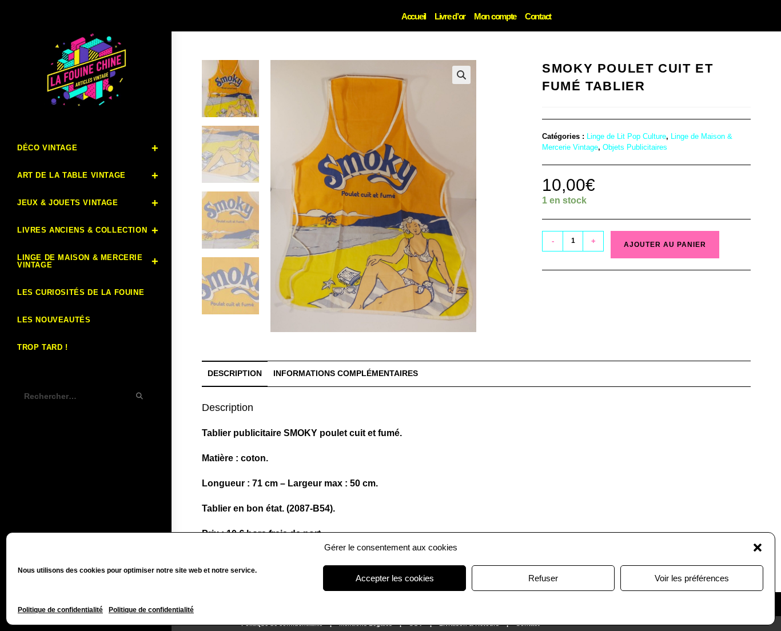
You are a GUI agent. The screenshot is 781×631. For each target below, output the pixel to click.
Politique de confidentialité (60, 610)
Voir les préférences (692, 578)
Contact (538, 16)
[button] (757, 547)
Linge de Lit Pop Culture (626, 136)
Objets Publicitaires (635, 147)
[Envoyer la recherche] (140, 396)
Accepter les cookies (395, 578)
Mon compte (495, 16)
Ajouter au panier (665, 245)
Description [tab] (235, 373)
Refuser (543, 578)
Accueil (413, 16)
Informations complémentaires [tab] (345, 373)
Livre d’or (450, 16)
